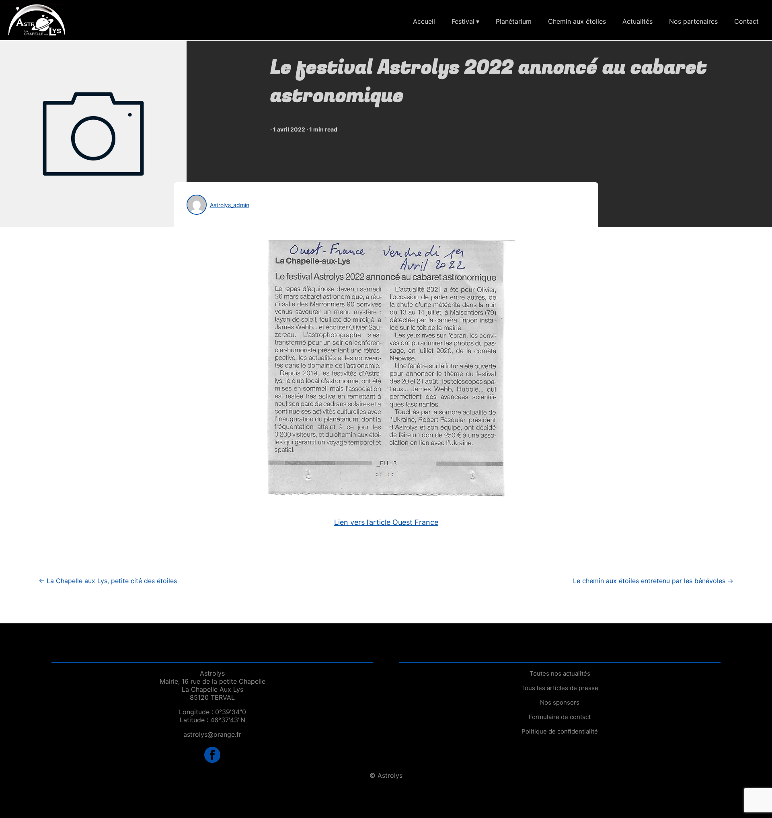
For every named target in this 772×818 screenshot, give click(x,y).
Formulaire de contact (560, 717)
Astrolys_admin (229, 204)
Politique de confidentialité (560, 731)
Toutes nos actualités (560, 673)
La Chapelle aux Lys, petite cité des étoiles (108, 581)
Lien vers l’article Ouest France (386, 522)
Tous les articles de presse (559, 688)
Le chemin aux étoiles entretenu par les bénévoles (653, 581)
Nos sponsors (559, 702)
